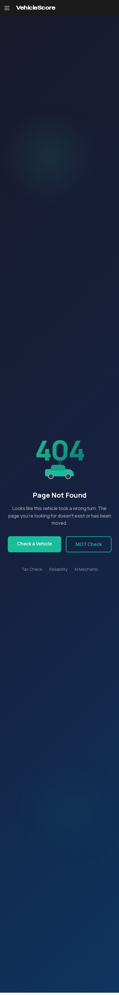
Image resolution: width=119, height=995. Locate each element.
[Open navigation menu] (7, 8)
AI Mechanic (86, 569)
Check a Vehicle (34, 544)
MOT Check (89, 544)
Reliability (58, 569)
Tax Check (31, 569)
